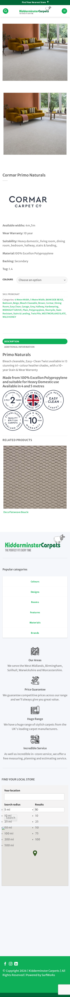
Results (39, 804)
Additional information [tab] (19, 346)
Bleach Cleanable (28, 303)
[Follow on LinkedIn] (16, 964)
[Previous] (6, 84)
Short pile (50, 310)
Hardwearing (51, 306)
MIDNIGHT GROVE (12, 310)
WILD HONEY (9, 317)
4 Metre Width (22, 299)
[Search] (5, 11)
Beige (16, 303)
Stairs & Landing (21, 313)
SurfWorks (48, 975)
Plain (25, 310)
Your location (12, 790)
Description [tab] (11, 341)
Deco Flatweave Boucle (16, 512)
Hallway (40, 306)
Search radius (12, 804)
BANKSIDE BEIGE (54, 299)
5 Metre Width (37, 299)
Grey (32, 306)
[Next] (15, 84)
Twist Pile (36, 313)
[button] (35, 853)
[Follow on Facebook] (5, 964)
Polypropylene (36, 310)
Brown (41, 303)
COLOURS (8, 279)
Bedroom (7, 303)
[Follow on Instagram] (10, 964)
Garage (25, 306)
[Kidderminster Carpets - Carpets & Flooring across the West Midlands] (35, 11)
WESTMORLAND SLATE (54, 313)
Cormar (50, 303)
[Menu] (64, 11)
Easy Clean (15, 306)
